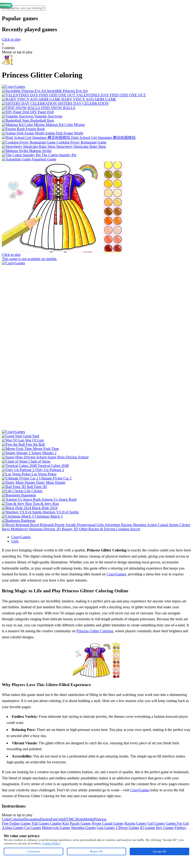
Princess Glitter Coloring (94, 631)
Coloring (17, 819)
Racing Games (135, 823)
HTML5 (70, 819)
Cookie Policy (51, 843)
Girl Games (156, 823)
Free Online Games (16, 823)
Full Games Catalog (46, 823)
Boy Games (165, 828)
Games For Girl (177, 823)
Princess (100, 819)
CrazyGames (21, 537)
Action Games (12, 828)
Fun (53, 819)
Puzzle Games (80, 823)
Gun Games (106, 828)
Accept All (159, 851)
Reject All (96, 851)
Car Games (32, 828)
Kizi (65, 823)
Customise (33, 851)
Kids (80, 819)
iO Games (147, 828)
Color (6, 819)
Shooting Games (83, 828)
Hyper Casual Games (108, 823)
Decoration (32, 819)
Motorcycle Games (56, 828)
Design (45, 819)
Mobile (89, 819)
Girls (15, 541)
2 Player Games (127, 828)
